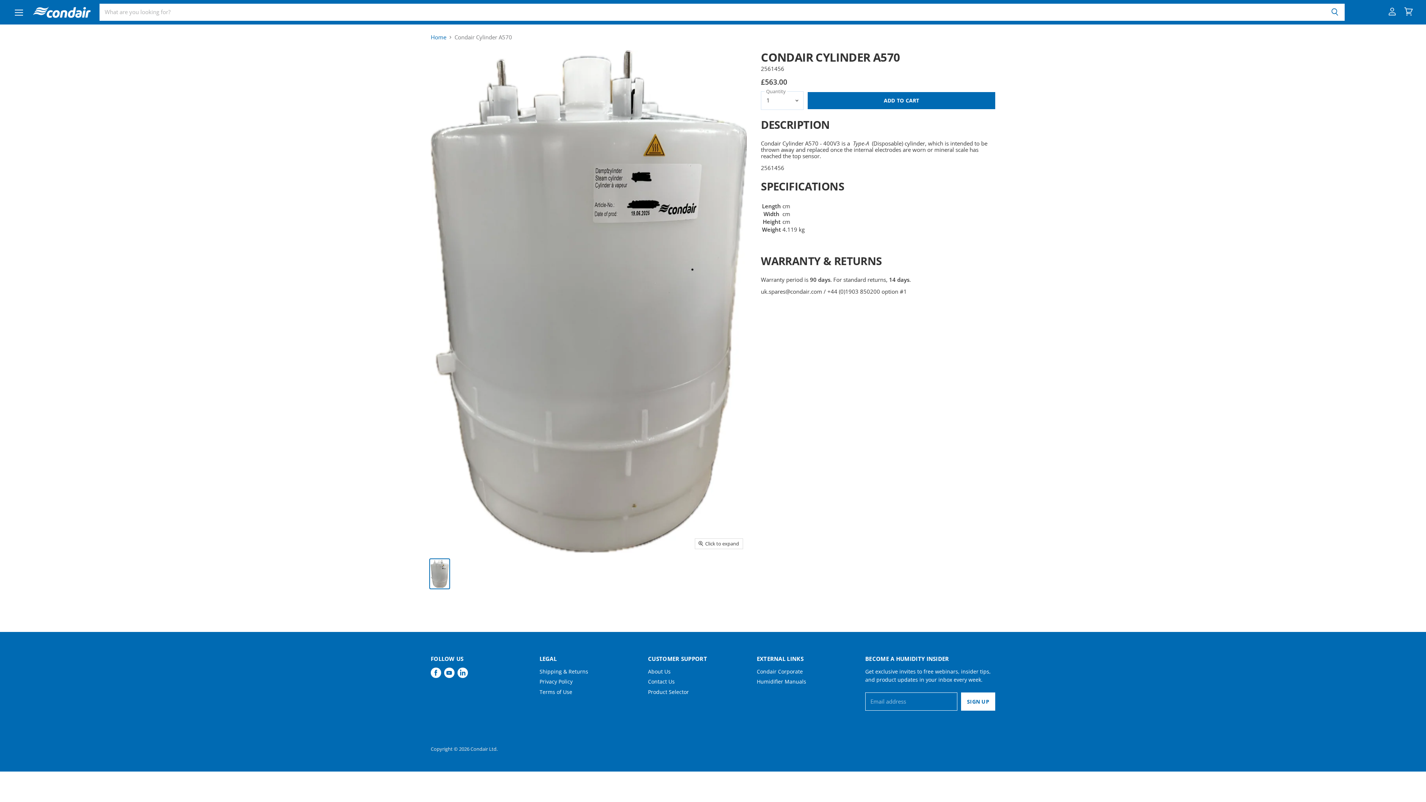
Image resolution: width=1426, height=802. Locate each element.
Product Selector (668, 691)
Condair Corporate (780, 671)
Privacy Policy (556, 681)
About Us (659, 671)
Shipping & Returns (564, 671)
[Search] (1335, 12)
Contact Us (661, 681)
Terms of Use (556, 691)
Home (438, 37)
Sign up (978, 701)
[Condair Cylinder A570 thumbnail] (439, 574)
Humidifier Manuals (781, 681)
